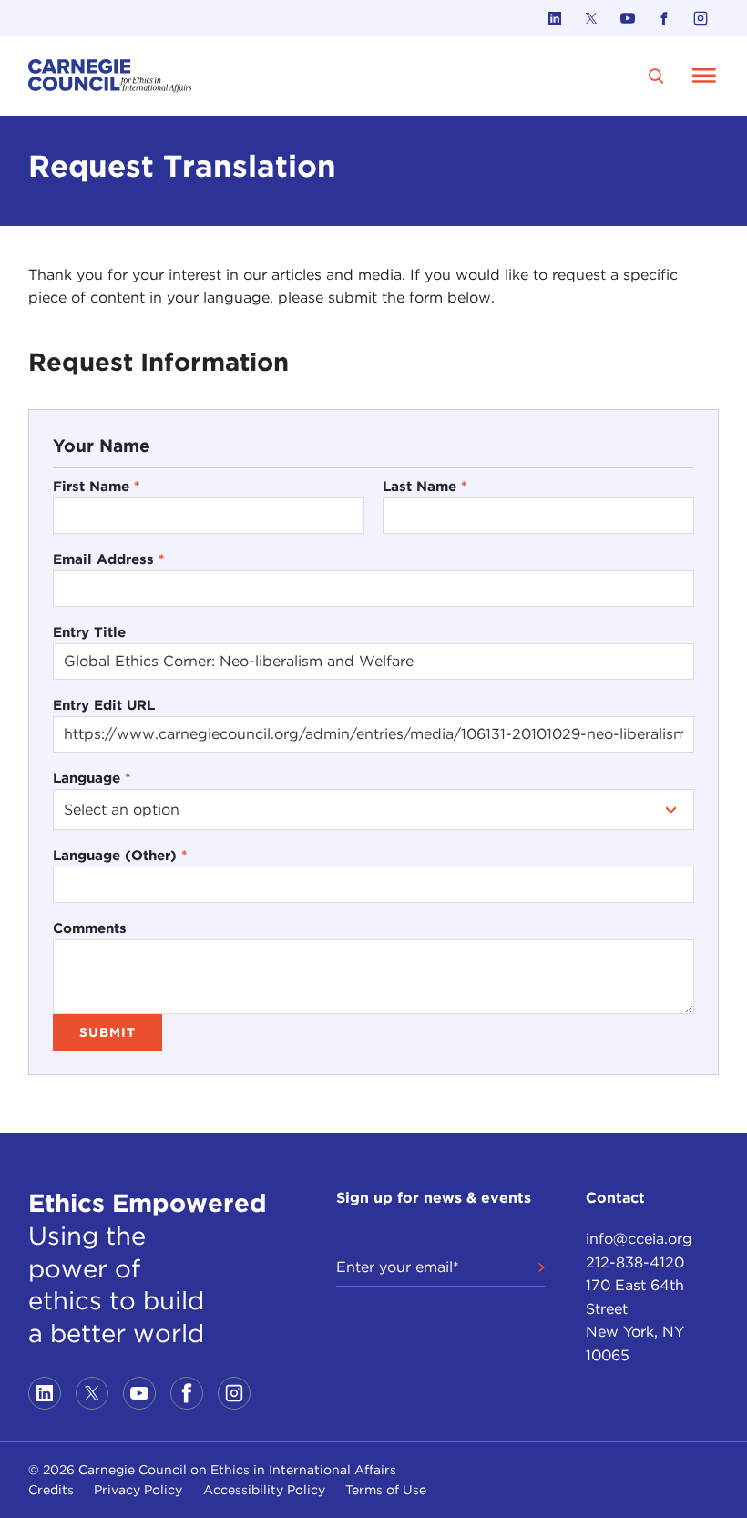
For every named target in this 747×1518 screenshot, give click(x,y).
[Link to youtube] (627, 18)
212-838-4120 (635, 1262)
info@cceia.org (639, 1238)
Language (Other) (120, 855)
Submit (107, 1032)
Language (92, 777)
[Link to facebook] (664, 18)
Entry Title (89, 632)
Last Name (425, 486)
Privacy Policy (138, 1489)
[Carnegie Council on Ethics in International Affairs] (110, 76)
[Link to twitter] (591, 18)
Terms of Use (385, 1489)
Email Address (109, 559)
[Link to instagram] (700, 18)
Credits (51, 1489)
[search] (656, 76)
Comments (90, 928)
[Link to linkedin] (555, 18)
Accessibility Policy (264, 1489)
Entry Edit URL (104, 704)
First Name (96, 486)
